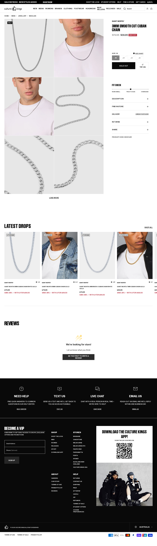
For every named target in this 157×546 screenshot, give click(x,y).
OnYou (75, 494)
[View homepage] (13, 8)
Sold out (123, 66)
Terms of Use (56, 484)
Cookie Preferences (78, 511)
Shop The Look (57, 436)
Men (52, 439)
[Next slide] (152, 255)
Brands (58, 8)
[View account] (147, 8)
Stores (77, 432)
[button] (151, 8)
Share (114, 129)
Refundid (76, 500)
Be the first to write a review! (78, 357)
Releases (110, 8)
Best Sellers (101, 8)
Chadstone (77, 439)
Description (118, 99)
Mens (41, 8)
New (35, 8)
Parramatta (78, 452)
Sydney (76, 459)
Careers (54, 478)
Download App (57, 452)
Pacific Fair (77, 449)
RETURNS (116, 122)
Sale (119, 8)
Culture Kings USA (80, 467)
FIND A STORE (128, 2)
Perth (75, 455)
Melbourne (77, 443)
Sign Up (11, 460)
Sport (53, 449)
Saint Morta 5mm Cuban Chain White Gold (20, 287)
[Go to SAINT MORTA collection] (118, 21)
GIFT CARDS (140, 2)
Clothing (68, 8)
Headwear (91, 8)
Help (75, 474)
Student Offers (79, 507)
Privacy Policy (56, 488)
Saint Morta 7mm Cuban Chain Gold (131, 287)
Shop (54, 432)
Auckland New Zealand (78, 463)
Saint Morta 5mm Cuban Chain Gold (55, 287)
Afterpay (76, 491)
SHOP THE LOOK (92, 2)
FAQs (75, 488)
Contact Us (77, 481)
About (54, 474)
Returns (76, 478)
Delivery (130, 114)
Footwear (79, 8)
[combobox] (133, 8)
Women (54, 443)
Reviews (54, 491)
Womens (49, 8)
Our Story (55, 481)
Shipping (76, 484)
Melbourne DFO (79, 446)
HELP (119, 2)
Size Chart (139, 53)
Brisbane (76, 436)
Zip (74, 497)
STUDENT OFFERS (108, 2)
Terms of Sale (78, 504)
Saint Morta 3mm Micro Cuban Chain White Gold (95, 288)
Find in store (118, 106)
